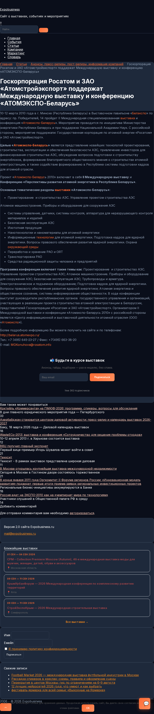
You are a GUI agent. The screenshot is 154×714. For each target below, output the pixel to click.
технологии (45, 237)
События (14, 42)
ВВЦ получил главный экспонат (24, 446)
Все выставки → (77, 621)
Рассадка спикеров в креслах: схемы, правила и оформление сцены (63, 679)
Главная (14, 38)
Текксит (6, 457)
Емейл (8, 643)
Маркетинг (16, 53)
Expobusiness (10, 9)
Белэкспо (139, 113)
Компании (15, 49)
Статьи (13, 46)
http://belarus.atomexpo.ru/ (19, 335)
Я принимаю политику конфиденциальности (43, 649)
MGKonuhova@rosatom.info (31, 345)
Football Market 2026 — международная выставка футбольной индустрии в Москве (75, 675)
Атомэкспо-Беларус (29, 177)
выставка (127, 118)
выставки (62, 190)
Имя (7, 635)
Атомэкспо (10, 322)
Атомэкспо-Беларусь (39, 123)
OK (88, 708)
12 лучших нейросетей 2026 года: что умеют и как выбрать (56, 686)
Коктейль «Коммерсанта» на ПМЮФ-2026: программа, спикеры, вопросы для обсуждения (68, 408)
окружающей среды (23, 247)
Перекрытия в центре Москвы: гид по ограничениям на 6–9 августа (63, 682)
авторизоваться (82, 513)
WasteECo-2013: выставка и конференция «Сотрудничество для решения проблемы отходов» (71, 435)
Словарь (14, 57)
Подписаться (102, 377)
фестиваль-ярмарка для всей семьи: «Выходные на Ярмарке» (58, 690)
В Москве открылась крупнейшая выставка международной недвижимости (58, 468)
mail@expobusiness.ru (20, 533)
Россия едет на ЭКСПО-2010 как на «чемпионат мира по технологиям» (54, 495)
